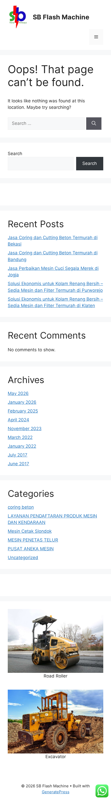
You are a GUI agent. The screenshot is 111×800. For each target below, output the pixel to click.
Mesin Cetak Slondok (30, 531)
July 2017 (17, 455)
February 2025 (23, 411)
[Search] (93, 123)
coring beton (21, 507)
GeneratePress (55, 791)
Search (15, 153)
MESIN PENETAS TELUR (33, 540)
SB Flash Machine (61, 17)
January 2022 (22, 446)
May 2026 (18, 393)
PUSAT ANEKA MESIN (31, 548)
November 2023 (25, 428)
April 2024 (18, 419)
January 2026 (22, 402)
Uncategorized (23, 557)
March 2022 (20, 437)
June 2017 (18, 463)
